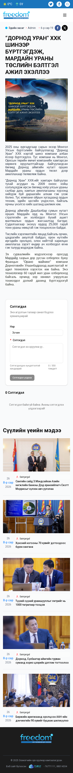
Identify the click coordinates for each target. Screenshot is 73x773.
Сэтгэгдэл (17, 340)
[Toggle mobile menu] (65, 15)
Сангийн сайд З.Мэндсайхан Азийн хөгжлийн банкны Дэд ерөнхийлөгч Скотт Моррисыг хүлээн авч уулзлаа (42, 485)
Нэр (12, 326)
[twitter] (65, 28)
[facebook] (58, 28)
